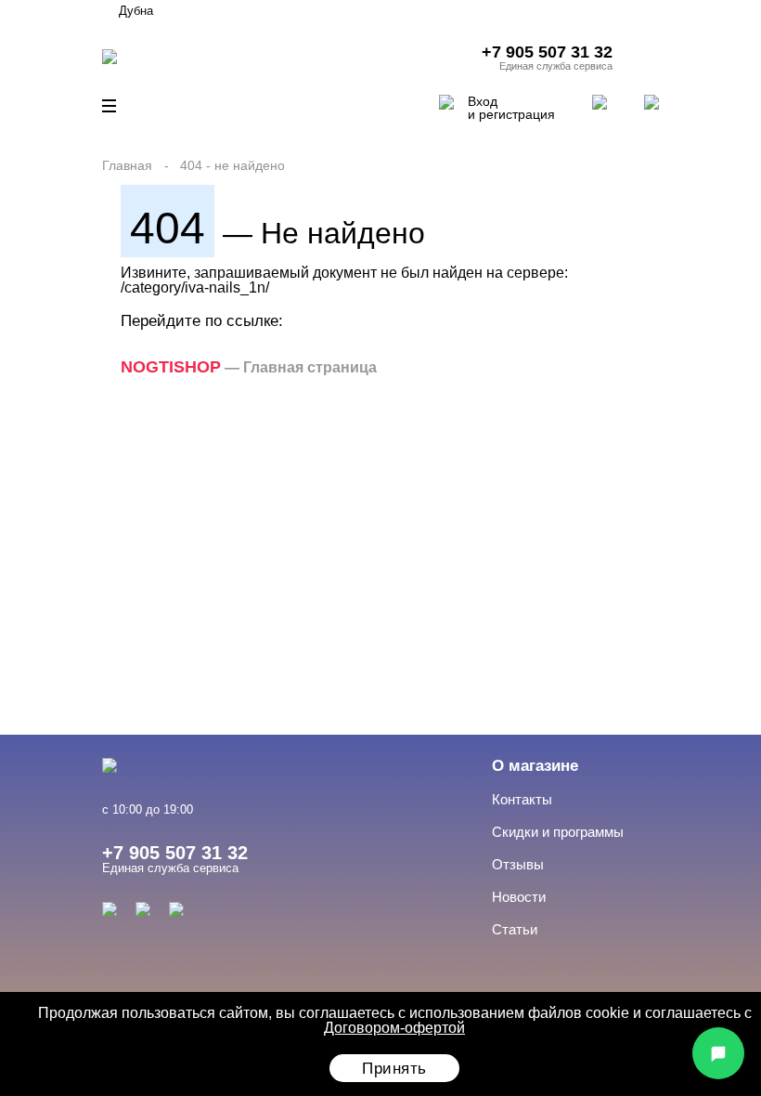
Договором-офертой (394, 1028)
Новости (519, 897)
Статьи (514, 929)
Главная (127, 165)
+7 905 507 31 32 (547, 52)
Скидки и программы (558, 832)
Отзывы (518, 864)
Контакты (522, 799)
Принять (394, 1068)
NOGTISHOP (171, 367)
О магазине (535, 766)
